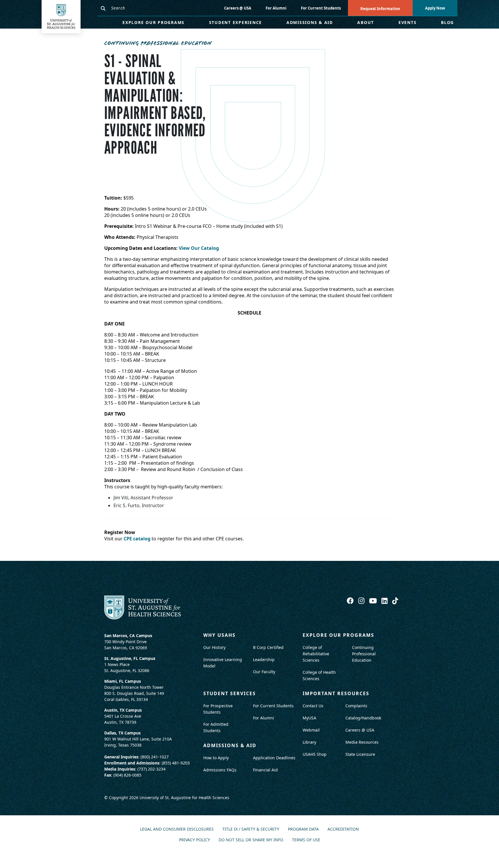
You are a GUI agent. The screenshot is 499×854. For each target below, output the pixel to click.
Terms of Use (306, 840)
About (365, 22)
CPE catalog (137, 538)
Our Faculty (264, 671)
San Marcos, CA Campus (128, 635)
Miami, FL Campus (122, 681)
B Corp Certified (268, 647)
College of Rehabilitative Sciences (316, 654)
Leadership (264, 659)
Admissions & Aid (309, 22)
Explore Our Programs (153, 22)
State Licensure (360, 754)
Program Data (303, 829)
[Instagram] (362, 600)
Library (309, 742)
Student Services (229, 693)
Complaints (356, 705)
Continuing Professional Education (364, 654)
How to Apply (216, 757)
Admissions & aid (229, 745)
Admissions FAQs (220, 770)
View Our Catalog (199, 248)
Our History (214, 647)
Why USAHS (219, 635)
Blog (447, 22)
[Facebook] (351, 600)
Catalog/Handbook (363, 718)
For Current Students (321, 8)
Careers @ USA (237, 8)
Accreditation (343, 829)
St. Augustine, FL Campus (129, 658)
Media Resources (362, 742)
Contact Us (313, 705)
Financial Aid (265, 770)
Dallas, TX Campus (122, 733)
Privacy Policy (194, 840)
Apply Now (435, 8)
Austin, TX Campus (123, 710)
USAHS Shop (315, 754)
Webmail (311, 730)
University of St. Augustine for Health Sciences (184, 797)
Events (408, 22)
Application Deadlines (274, 757)
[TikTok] (395, 600)
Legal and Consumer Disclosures (177, 829)
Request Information (380, 9)
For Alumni (276, 8)
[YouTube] (374, 600)
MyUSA (309, 718)
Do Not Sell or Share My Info (251, 840)
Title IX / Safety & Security (250, 829)
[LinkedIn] (385, 600)
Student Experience (235, 22)
